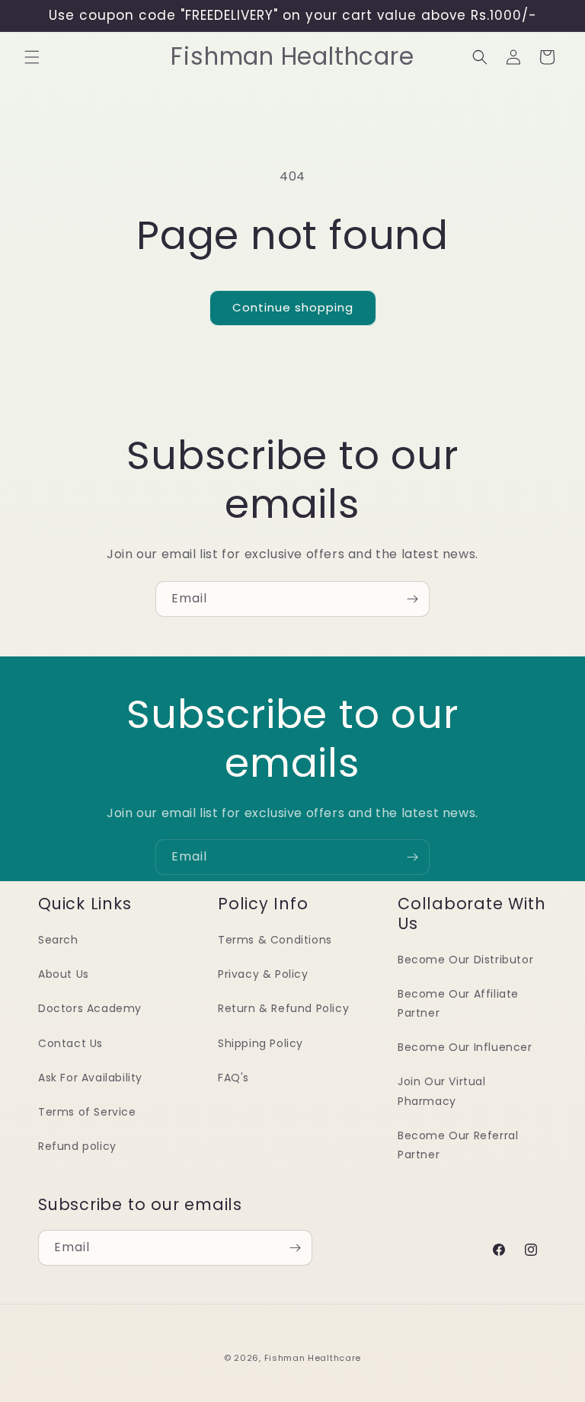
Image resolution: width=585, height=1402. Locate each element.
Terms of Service (87, 1111)
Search (58, 939)
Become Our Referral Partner (458, 1145)
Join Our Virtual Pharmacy (442, 1091)
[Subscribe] (412, 599)
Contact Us (70, 1043)
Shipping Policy (260, 1043)
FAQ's (233, 1077)
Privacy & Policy (263, 974)
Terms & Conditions (275, 939)
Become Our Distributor (465, 959)
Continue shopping (292, 307)
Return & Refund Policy (283, 1008)
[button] (32, 57)
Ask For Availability (90, 1077)
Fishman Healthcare (313, 1358)
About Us (63, 974)
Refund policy (77, 1146)
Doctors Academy (90, 1008)
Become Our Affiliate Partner (458, 1003)
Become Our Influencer (465, 1047)
